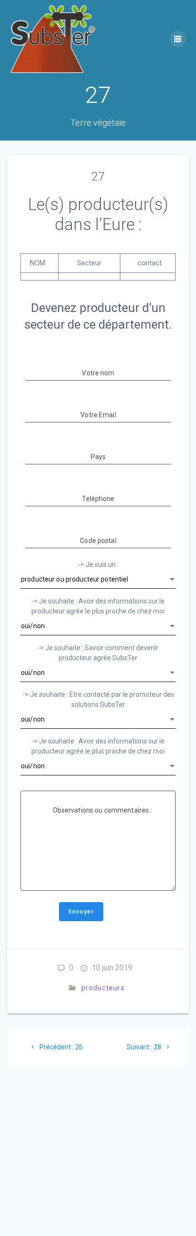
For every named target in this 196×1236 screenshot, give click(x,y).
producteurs (103, 988)
